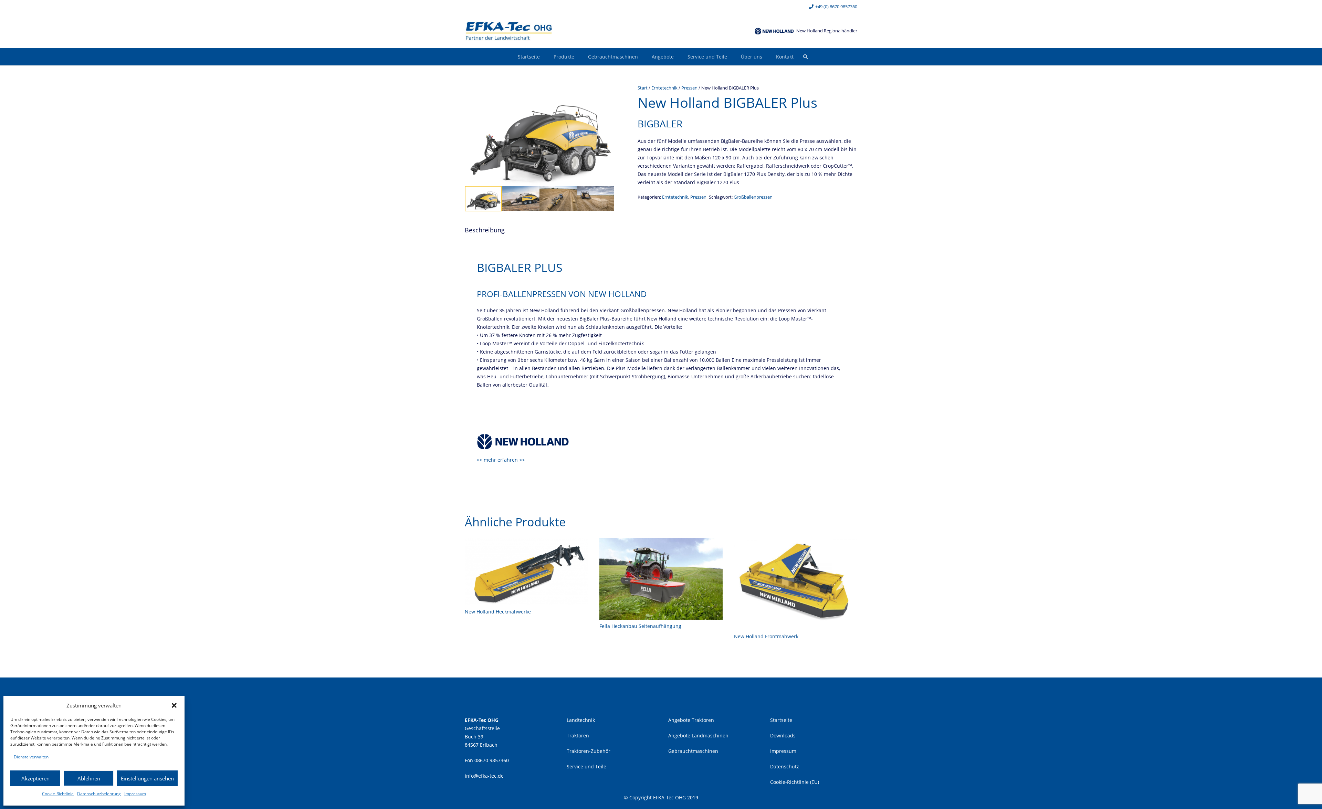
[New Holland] (774, 31)
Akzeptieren (35, 778)
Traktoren (578, 735)
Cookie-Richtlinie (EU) (794, 782)
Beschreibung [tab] (485, 230)
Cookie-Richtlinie (58, 794)
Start (643, 88)
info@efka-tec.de (484, 776)
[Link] (509, 31)
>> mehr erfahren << (501, 459)
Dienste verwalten (31, 757)
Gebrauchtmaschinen (693, 751)
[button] (174, 705)
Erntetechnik (664, 88)
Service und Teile (586, 766)
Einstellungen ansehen (147, 778)
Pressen (689, 88)
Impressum (135, 794)
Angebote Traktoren (691, 720)
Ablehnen (88, 778)
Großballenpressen (753, 197)
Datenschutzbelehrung (99, 794)
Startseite (781, 720)
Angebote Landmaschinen (698, 735)
